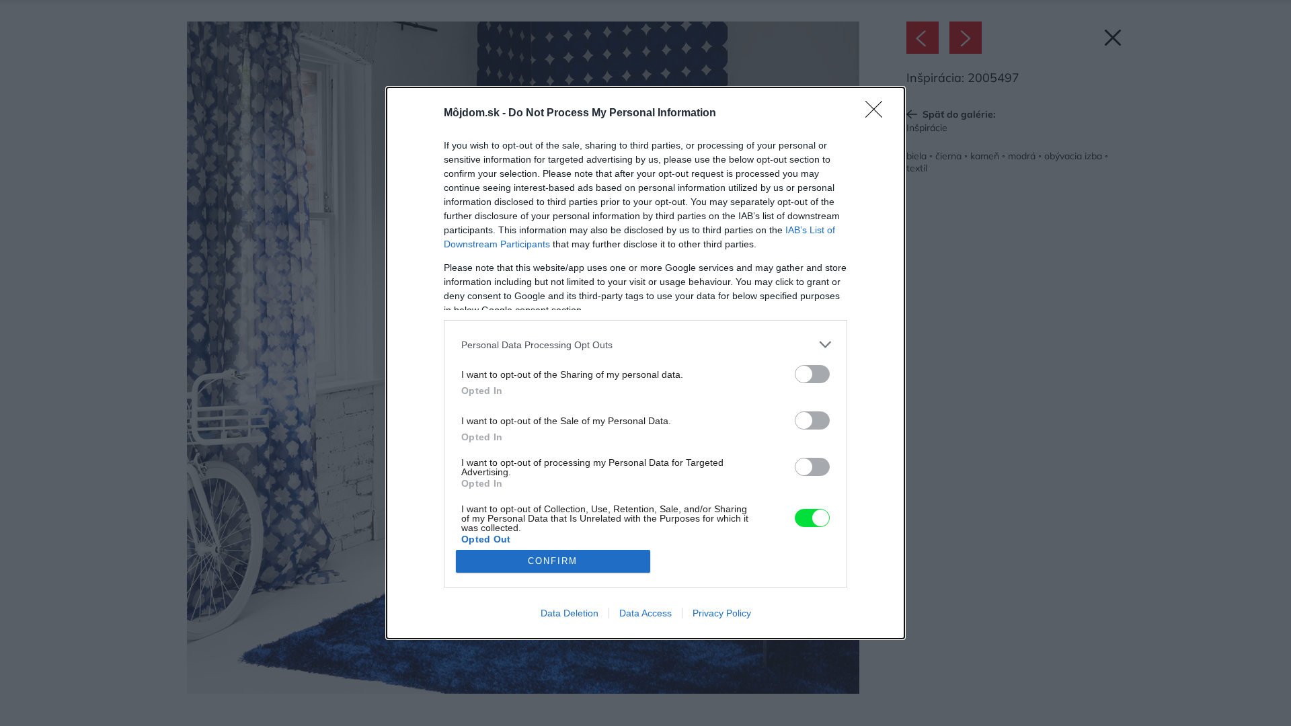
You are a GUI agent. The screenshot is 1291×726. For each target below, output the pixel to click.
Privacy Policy (722, 613)
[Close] (878, 113)
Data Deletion (569, 613)
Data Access (645, 613)
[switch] (812, 374)
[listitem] (645, 344)
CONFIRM (553, 561)
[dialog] (645, 363)
